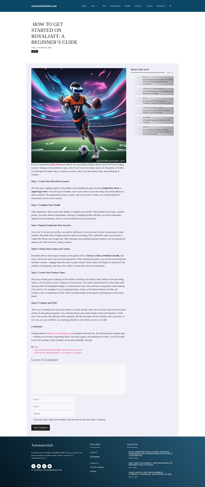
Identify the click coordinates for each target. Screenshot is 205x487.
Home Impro (115, 6)
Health (127, 6)
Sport (35, 51)
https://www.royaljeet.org (59, 333)
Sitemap (93, 471)
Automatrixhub (42, 445)
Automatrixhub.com (52, 470)
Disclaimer (161, 6)
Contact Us (94, 463)
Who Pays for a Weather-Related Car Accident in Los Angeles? (58, 353)
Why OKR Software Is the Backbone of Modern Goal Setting (150, 464)
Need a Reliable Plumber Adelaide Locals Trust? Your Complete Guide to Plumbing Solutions (157, 132)
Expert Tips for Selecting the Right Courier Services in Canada (57, 350)
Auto (93, 6)
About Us (94, 452)
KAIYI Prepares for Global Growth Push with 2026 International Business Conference (158, 82)
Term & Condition (97, 467)
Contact (149, 6)
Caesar (33, 48)
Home (84, 6)
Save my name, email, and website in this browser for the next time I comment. (70, 419)
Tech (104, 6)
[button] (170, 5)
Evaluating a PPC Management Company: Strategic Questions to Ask (150, 473)
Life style (138, 6)
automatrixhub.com (44, 5)
